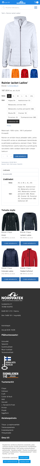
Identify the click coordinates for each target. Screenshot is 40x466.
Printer (4, 407)
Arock (4, 235)
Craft (3, 394)
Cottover (5, 391)
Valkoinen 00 (13, 121)
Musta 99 (11, 113)
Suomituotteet (7, 347)
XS (9, 96)
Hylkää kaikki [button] (24, 457)
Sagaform (5, 413)
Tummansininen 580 (28, 117)
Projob (4, 410)
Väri (3, 100)
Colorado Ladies (7, 271)
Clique (9, 232)
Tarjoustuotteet (7, 352)
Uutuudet (5, 341)
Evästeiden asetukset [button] (10, 457)
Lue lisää (11, 453)
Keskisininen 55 (24, 100)
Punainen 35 (13, 117)
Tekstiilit (19, 164)
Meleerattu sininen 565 (17, 104)
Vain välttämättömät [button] (10, 461)
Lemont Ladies (25, 235)
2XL (31, 96)
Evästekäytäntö (7, 430)
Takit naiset (13, 164)
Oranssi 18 (22, 113)
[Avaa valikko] (35, 7)
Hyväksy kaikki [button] (24, 461)
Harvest (4, 402)
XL (26, 96)
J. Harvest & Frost (8, 405)
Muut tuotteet (7, 349)
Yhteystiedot (6, 433)
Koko (3, 96)
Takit (3, 13)
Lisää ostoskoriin (20, 156)
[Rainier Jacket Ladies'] (20, 42)
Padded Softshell (26, 271)
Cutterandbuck (12, 86)
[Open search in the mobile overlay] (17, 8)
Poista (9, 126)
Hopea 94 (11, 100)
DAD (3, 399)
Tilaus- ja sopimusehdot (11, 424)
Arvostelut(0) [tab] (7, 174)
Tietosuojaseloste (8, 427)
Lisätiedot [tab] (6, 170)
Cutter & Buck (7, 396)
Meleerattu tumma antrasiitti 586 (21, 109)
